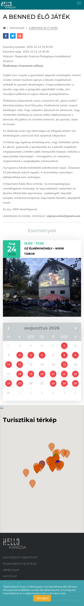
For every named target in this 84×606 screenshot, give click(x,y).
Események (17, 27)
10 (8, 364)
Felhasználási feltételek (20, 563)
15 (64, 364)
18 (19, 374)
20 (42, 374)
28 (53, 383)
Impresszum (11, 570)
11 (19, 364)
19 (30, 374)
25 (19, 383)
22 (64, 374)
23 (75, 374)
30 (75, 383)
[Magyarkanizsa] (11, 4)
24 (8, 383)
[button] (51, 447)
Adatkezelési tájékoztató (20, 557)
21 (53, 374)
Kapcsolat (10, 576)
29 (64, 383)
